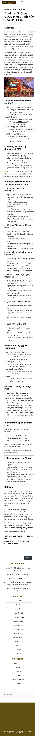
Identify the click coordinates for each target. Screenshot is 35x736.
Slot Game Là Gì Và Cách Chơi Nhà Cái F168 (18, 537)
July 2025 (19, 645)
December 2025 (18, 625)
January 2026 (19, 621)
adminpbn (22, 9)
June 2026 (18, 601)
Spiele (19, 683)
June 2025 (18, 649)
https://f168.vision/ (20, 122)
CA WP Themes (22, 733)
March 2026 (19, 613)
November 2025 (18, 629)
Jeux (18, 675)
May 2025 (19, 653)
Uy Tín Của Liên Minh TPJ (18, 578)
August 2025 (19, 641)
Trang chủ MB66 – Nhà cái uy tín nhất (17, 574)
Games (18, 667)
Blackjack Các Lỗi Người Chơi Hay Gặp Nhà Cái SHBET (17, 542)
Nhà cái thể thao (18, 679)
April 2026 (18, 609)
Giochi (19, 671)
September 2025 (19, 637)
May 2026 (19, 605)
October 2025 (19, 633)
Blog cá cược (18, 663)
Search (5, 554)
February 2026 (19, 617)
